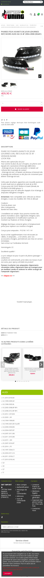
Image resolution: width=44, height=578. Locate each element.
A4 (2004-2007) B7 (8, 430)
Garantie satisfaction (22, 551)
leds (25, 123)
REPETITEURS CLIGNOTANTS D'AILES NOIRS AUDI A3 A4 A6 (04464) (32, 370)
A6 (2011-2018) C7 (8, 456)
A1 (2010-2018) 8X (8, 398)
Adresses (20, 496)
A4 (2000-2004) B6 (8, 427)
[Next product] (42, 26)
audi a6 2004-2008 (7, 125)
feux (2, 123)
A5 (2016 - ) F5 (7, 447)
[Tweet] (4, 120)
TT (3, 473)
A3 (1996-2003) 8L (8, 404)
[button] (15, 381)
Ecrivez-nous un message (22, 543)
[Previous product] (41, 26)
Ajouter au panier (23, 109)
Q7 (3, 469)
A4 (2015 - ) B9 (7, 440)
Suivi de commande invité (21, 501)
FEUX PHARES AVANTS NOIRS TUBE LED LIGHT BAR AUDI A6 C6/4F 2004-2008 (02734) (11, 371)
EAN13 (3, 333)
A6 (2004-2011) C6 (8, 453)
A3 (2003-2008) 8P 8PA (9, 408)
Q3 (3, 463)
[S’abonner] (41, 527)
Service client (22, 540)
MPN (2, 335)
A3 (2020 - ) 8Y (7, 417)
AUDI (5, 392)
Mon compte (22, 485)
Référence (4, 91)
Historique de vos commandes (22, 492)
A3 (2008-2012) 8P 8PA (9, 411)
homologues (32, 123)
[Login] (35, 14)
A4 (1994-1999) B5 (8, 421)
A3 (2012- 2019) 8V (8, 414)
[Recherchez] (41, 2)
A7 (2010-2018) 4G (8, 459)
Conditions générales (36, 497)
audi (38, 123)
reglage (13, 123)
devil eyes (20, 123)
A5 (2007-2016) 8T (8, 443)
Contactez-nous (6, 1)
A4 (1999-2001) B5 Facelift (11, 424)
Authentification (23, 487)
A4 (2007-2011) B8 (8, 434)
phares (7, 123)
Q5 (3, 466)
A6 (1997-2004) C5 (8, 450)
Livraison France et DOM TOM (36, 487)
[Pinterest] (6, 120)
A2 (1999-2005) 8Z (8, 401)
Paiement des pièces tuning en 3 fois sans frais (37, 503)
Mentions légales (35, 492)
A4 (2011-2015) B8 (8, 437)
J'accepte (8, 573)
